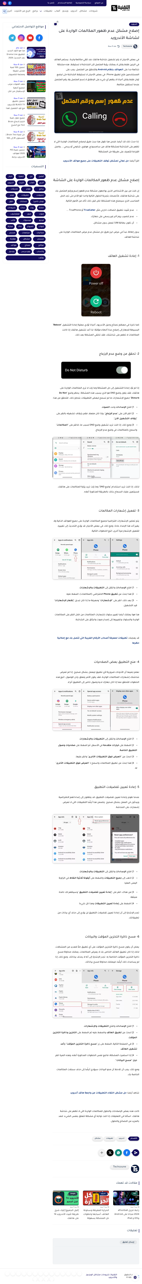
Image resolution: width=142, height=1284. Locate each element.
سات (22, 208)
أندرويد (73, 11)
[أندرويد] (68, 1273)
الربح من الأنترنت (22, 11)
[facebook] (10, 3)
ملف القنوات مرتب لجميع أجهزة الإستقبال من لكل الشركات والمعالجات (16, 88)
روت (32, 208)
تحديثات (14, 189)
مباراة (10, 227)
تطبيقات (48, 11)
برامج (35, 11)
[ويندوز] (63, 1273)
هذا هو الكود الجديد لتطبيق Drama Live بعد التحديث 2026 (16, 54)
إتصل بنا (51, 3)
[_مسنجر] (35, 1273)
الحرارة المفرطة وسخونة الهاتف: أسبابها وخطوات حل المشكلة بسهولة (96, 1214)
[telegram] (12, 37)
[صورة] (36, 53)
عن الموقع (99, 3)
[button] (126, 1152)
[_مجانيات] (35, 1279)
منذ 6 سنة (18, 65)
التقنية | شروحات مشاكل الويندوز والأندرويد (101, 1276)
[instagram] (5, 3)
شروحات (93, 11)
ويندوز (65, 11)
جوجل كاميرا (38, 202)
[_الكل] (24, 1273)
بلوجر (28, 189)
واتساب (40, 252)
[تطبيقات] (52, 1273)
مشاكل (83, 11)
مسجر (12, 233)
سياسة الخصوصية (83, 3)
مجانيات (40, 233)
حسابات (23, 202)
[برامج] (18, 1273)
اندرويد (134, 24)
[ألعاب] (57, 1273)
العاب (31, 183)
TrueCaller (89, 210)
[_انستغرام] (29, 1273)
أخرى (9, 11)
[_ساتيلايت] (41, 1279)
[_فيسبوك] (46, 1273)
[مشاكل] (74, 1273)
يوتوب (41, 258)
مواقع (41, 245)
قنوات (41, 227)
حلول (11, 202)
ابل (31, 177)
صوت (41, 214)
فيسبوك (27, 220)
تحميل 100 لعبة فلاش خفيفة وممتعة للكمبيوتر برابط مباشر (17, 72)
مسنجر (40, 239)
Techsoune (127, 46)
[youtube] (30, 37)
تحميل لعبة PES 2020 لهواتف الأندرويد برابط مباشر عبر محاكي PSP (17, 154)
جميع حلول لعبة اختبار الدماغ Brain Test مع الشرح (16, 121)
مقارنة (13, 239)
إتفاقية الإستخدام (65, 3)
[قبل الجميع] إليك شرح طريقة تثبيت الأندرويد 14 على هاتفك (66, 1214)
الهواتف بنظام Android (110, 70)
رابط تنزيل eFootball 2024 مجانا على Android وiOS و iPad (126, 1214)
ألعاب (57, 11)
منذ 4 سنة (18, 147)
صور (29, 214)
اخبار (10, 177)
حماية (41, 208)
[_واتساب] (41, 1273)
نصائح (27, 245)
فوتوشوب (14, 214)
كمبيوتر (30, 227)
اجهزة (21, 177)
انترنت (21, 183)
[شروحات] (79, 1273)
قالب (13, 220)
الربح (41, 183)
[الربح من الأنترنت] (13, 1273)
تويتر (12, 195)
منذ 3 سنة (18, 81)
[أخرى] (7, 1273)
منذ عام (19, 48)
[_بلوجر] (46, 1279)
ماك (20, 227)
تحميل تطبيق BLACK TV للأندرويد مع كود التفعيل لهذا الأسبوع (15, 105)
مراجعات (26, 233)
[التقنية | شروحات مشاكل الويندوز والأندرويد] (120, 8)
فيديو (41, 220)
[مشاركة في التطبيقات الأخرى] (101, 1152)
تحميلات (40, 195)
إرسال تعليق (128, 1242)
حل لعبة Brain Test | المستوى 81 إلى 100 (15, 137)
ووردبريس (25, 252)
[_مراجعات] (52, 1279)
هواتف (13, 245)
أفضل (41, 177)
